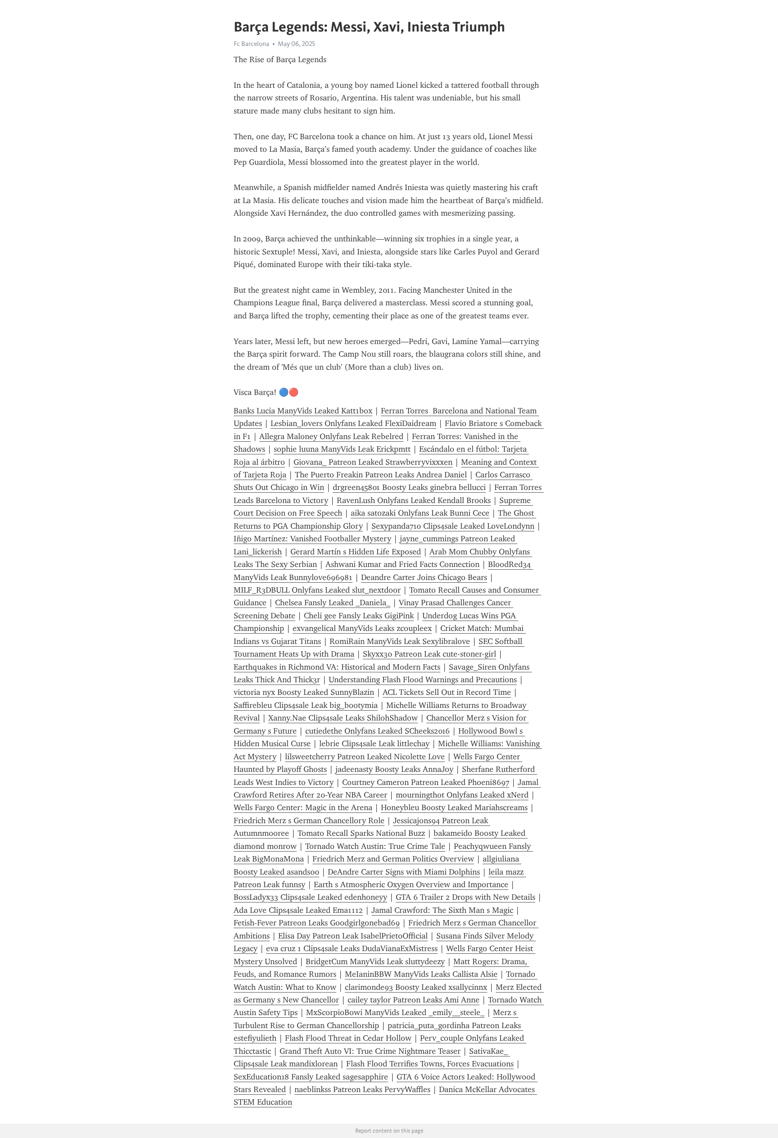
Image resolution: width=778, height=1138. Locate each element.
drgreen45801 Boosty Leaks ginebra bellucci (409, 487)
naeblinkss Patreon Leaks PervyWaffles (362, 1089)
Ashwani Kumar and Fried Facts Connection (402, 564)
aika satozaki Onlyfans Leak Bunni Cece (420, 513)
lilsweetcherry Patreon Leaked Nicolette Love (365, 757)
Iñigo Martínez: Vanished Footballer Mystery (312, 539)
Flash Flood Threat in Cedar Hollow (348, 1038)
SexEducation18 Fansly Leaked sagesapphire (311, 1077)
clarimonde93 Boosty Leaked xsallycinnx (416, 987)
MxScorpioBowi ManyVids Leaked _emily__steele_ (395, 1012)
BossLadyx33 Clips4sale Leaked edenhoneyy (310, 897)
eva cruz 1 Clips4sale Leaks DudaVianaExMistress (352, 948)
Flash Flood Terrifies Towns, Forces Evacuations (430, 1064)
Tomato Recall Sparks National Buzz (361, 833)
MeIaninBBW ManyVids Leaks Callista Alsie (421, 974)
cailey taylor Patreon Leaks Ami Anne (413, 1000)
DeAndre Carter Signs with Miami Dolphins (404, 872)
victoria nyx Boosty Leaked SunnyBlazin (304, 692)
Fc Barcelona (251, 44)
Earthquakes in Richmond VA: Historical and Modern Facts (337, 667)
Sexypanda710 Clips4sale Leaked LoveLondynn (452, 526)
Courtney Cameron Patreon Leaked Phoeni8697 (425, 782)
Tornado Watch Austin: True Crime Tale (375, 846)
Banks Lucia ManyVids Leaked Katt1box (303, 411)
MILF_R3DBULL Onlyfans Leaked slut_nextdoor (317, 590)
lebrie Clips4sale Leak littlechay (374, 743)
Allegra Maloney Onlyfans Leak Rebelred (331, 436)
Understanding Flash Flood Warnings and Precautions (423, 680)
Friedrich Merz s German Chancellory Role (309, 820)
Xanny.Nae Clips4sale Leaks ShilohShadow (343, 718)
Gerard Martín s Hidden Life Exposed (355, 552)
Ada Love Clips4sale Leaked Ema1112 (298, 910)
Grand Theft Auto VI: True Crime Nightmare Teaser (370, 1051)
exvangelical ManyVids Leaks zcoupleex (362, 628)
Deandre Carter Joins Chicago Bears (424, 577)
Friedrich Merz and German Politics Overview (393, 859)
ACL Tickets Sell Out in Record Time (447, 692)
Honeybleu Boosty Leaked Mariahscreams (454, 807)
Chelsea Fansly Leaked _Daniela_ (332, 603)
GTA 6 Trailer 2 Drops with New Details (465, 897)
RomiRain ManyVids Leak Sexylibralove (400, 641)
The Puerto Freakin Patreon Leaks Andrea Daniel (381, 475)
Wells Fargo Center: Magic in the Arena (303, 807)
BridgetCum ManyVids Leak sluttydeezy (375, 961)
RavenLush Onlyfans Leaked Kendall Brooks (414, 500)
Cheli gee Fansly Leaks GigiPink (359, 616)
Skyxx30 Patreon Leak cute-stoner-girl (429, 654)
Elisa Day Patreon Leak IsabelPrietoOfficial (353, 936)
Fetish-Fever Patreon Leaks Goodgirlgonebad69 (317, 923)
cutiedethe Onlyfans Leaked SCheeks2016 (377, 731)
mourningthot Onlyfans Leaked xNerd (462, 795)
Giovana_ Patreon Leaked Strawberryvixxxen (373, 462)
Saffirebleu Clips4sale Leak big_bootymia (306, 705)
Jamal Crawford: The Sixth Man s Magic (442, 910)
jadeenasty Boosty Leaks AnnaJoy (394, 769)
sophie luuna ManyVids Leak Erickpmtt (342, 449)
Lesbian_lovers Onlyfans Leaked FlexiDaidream (353, 423)
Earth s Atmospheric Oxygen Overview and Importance (411, 884)
